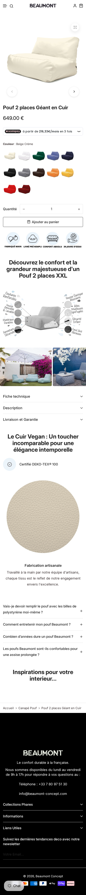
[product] (75, 27)
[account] (75, 6)
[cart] (81, 6)
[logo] (43, 5)
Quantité (10, 209)
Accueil (8, 708)
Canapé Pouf (27, 708)
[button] (5, 5)
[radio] (10, 156)
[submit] (79, 854)
